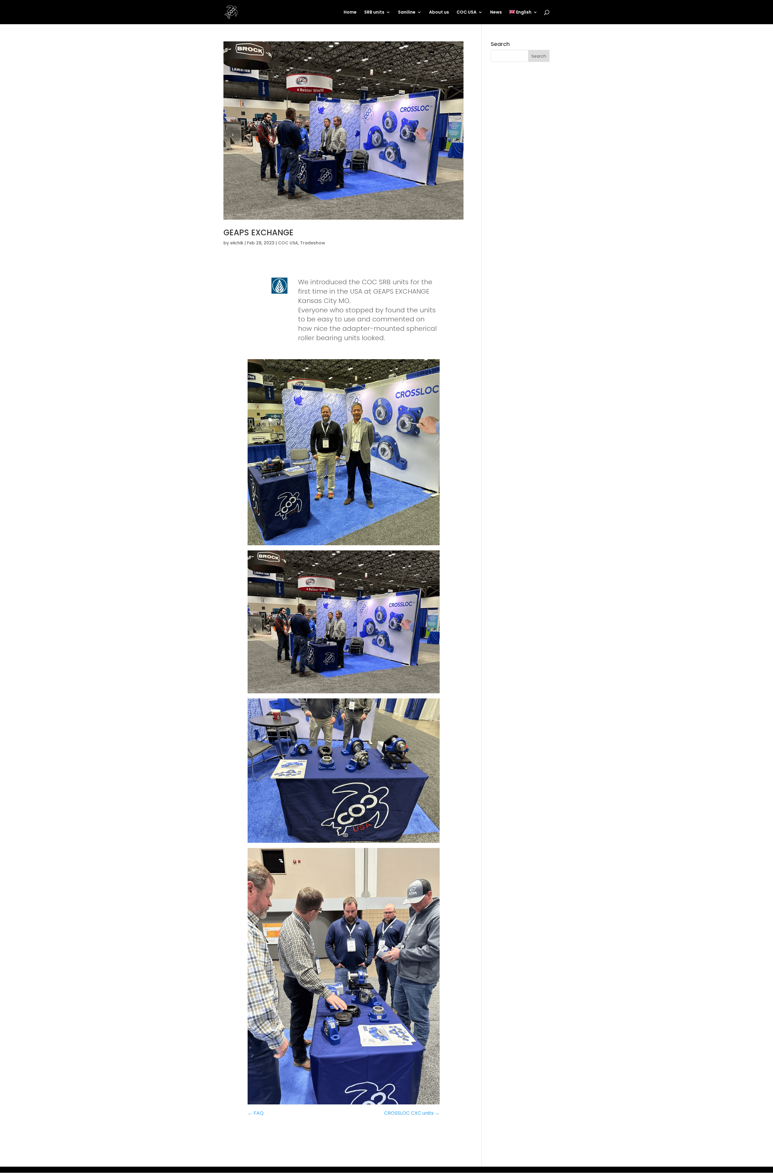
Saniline (406, 12)
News (496, 12)
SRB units (374, 12)
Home (350, 12)
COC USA (466, 12)
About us (439, 12)
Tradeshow (312, 243)
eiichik (236, 243)
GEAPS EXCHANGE (258, 232)
